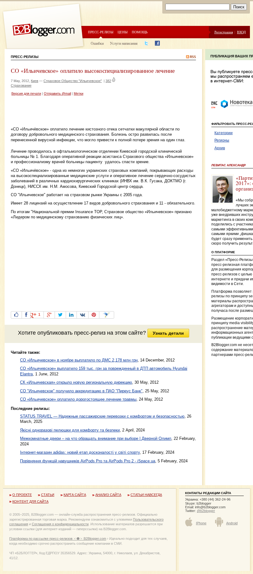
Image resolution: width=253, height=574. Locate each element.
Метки (78, 93)
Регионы (221, 140)
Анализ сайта (108, 495)
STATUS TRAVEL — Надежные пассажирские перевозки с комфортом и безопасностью (102, 416)
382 (108, 81)
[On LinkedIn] (71, 315)
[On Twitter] (60, 315)
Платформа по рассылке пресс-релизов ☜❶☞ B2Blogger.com (57, 538)
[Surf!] (106, 315)
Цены (123, 32)
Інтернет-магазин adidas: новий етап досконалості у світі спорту (80, 452)
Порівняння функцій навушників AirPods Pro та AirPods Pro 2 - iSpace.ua (87, 461)
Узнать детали (168, 333)
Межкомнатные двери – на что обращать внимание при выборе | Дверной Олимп (95, 438)
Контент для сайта (30, 501)
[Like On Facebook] (16, 315)
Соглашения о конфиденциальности (60, 524)
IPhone (201, 523)
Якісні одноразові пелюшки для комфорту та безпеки (70, 430)
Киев (34, 81)
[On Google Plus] (49, 315)
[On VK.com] (83, 315)
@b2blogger (206, 511)
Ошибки (97, 43)
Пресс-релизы (101, 32)
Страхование (21, 85)
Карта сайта (75, 495)
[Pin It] (93, 315)
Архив (219, 148)
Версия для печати (26, 93)
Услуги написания (124, 43)
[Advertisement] (83, 112)
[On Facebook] (26, 315)
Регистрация (223, 32)
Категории (223, 133)
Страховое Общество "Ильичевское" (73, 81)
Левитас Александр (228, 165)
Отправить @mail (57, 93)
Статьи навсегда (146, 495)
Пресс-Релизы (25, 57)
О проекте (22, 495)
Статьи (47, 495)
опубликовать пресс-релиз (71, 333)
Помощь (139, 32)
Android (232, 523)
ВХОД (241, 32)
